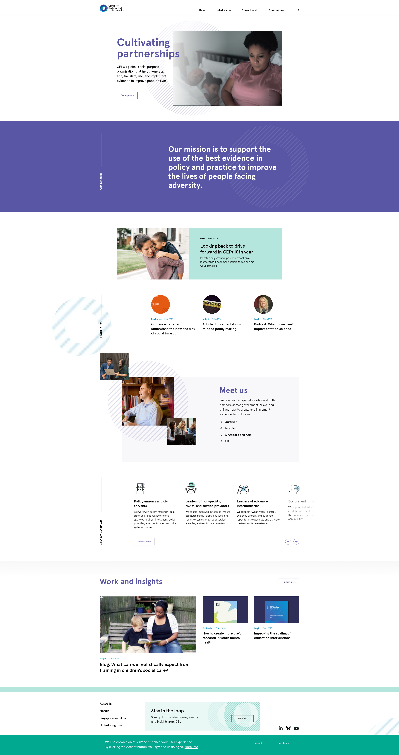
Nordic (230, 428)
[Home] (112, 8)
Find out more (144, 542)
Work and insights (131, 582)
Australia (231, 422)
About (202, 10)
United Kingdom (111, 725)
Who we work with (101, 531)
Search (298, 12)
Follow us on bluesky (288, 728)
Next (296, 541)
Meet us (233, 391)
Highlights (101, 329)
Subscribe (242, 719)
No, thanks (284, 743)
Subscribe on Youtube (296, 728)
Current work (250, 10)
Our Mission (101, 181)
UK (227, 441)
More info (191, 747)
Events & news (277, 10)
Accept (258, 743)
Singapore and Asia (238, 434)
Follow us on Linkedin (280, 728)
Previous (288, 541)
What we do (224, 10)
